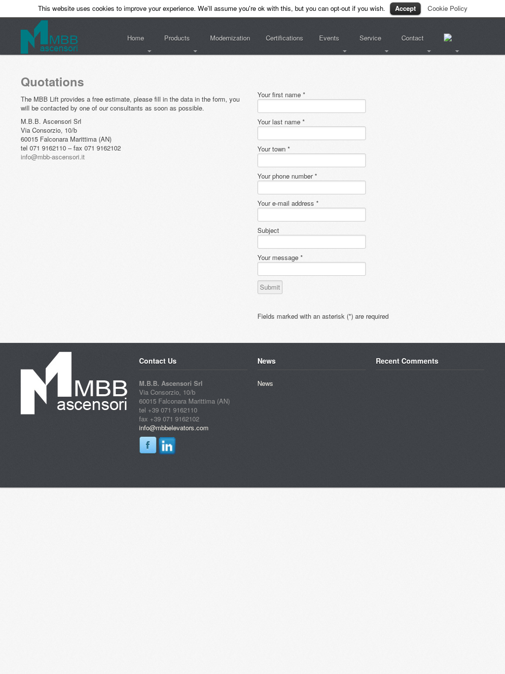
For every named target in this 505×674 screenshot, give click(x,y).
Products (173, 38)
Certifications (284, 38)
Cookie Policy (448, 8)
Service (366, 38)
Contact (409, 38)
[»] (450, 38)
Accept (405, 8)
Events (325, 38)
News (265, 383)
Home (131, 38)
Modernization (230, 38)
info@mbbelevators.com (174, 427)
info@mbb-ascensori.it (53, 156)
